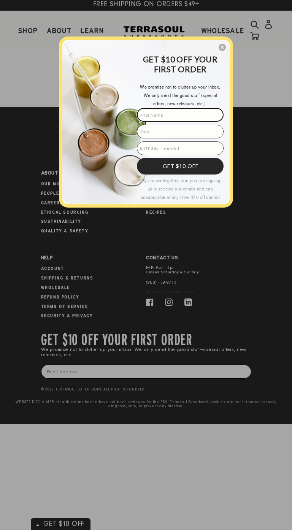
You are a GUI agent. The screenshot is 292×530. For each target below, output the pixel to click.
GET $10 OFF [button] (180, 166)
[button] (222, 47)
